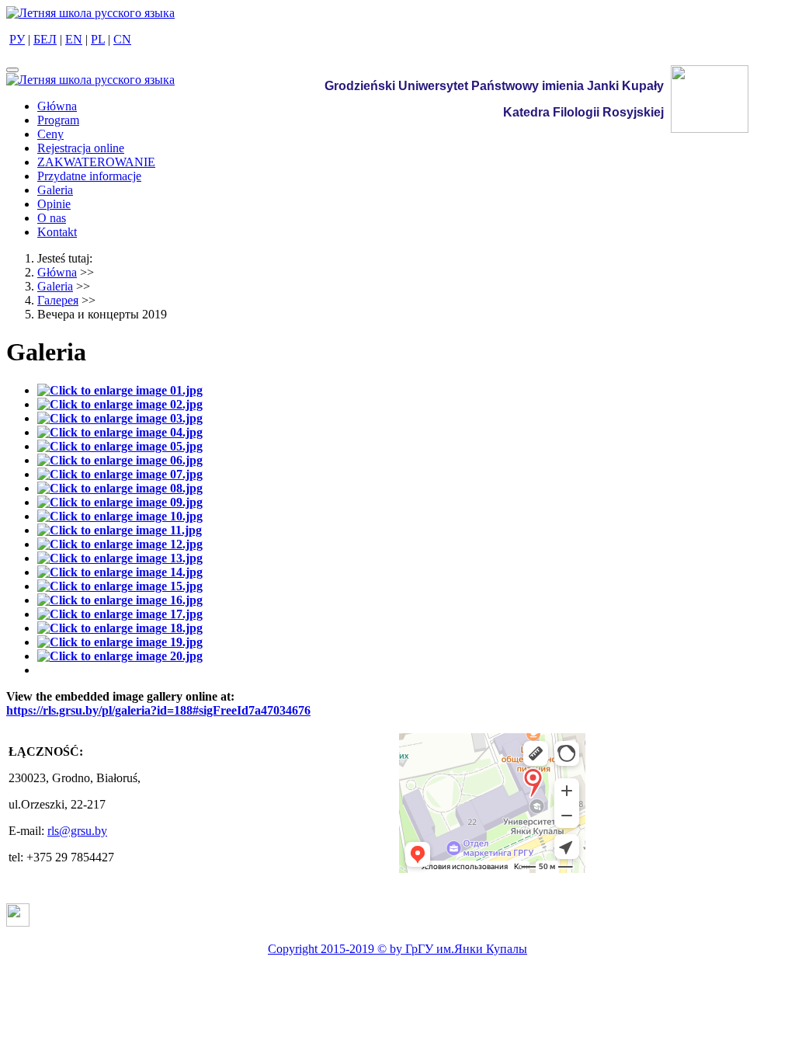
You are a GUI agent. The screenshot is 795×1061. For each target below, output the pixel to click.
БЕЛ (45, 39)
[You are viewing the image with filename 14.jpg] (120, 572)
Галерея (57, 300)
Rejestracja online (80, 148)
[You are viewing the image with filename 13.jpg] (120, 558)
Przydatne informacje (89, 176)
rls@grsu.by (77, 830)
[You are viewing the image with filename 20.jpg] (120, 656)
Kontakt (57, 231)
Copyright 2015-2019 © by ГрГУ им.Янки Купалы (397, 948)
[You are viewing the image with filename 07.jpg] (120, 474)
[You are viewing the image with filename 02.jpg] (120, 404)
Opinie (54, 203)
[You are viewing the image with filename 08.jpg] (120, 488)
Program (58, 120)
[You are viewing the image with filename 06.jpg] (120, 460)
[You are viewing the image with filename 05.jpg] (120, 446)
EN (73, 39)
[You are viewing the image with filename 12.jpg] (120, 544)
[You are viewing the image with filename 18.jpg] (120, 628)
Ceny (50, 134)
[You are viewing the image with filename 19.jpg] (120, 642)
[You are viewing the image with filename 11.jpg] (119, 530)
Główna (57, 106)
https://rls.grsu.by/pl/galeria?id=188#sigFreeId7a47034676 (158, 710)
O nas (51, 217)
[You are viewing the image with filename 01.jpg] (120, 390)
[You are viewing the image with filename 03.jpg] (120, 418)
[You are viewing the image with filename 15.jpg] (120, 586)
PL (98, 39)
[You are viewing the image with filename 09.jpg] (120, 502)
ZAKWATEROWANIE (96, 162)
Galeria (55, 190)
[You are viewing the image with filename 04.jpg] (120, 432)
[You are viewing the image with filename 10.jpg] (120, 516)
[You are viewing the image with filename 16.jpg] (120, 600)
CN (122, 39)
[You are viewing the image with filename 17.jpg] (120, 614)
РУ (17, 39)
